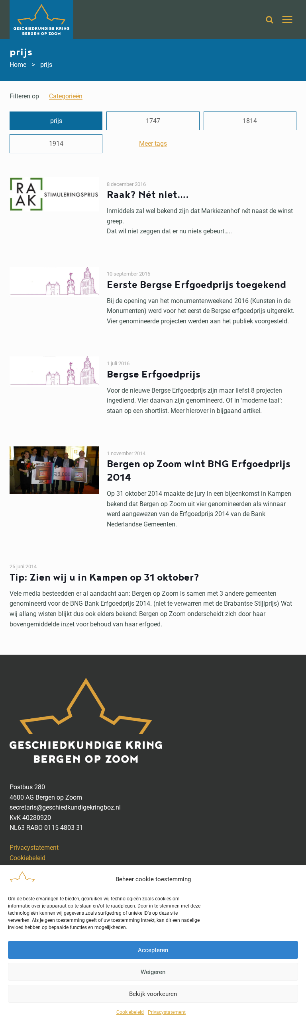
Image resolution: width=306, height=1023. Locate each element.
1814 (250, 121)
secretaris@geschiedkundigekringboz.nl (65, 807)
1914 (56, 143)
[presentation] (54, 207)
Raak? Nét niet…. (148, 195)
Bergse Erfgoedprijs (153, 374)
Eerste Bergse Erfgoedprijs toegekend (196, 285)
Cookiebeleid (130, 1012)
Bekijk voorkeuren (153, 994)
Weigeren (153, 972)
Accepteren (153, 950)
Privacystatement (167, 1012)
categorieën (65, 96)
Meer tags (153, 143)
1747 (153, 121)
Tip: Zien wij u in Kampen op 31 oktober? (104, 577)
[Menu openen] (287, 19)
